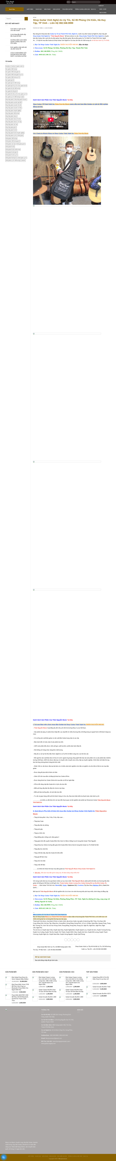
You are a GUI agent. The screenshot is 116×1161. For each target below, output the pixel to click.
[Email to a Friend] (71, 939)
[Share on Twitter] (68, 939)
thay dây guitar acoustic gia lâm (14, 102)
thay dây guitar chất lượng (12, 113)
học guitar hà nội (23, 85)
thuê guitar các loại (10, 144)
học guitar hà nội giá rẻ (11, 91)
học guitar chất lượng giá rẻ (13, 71)
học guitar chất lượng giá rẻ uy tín (14, 74)
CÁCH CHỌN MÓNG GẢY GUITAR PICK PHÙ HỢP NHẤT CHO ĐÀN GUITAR (18, 54)
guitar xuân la (20, 66)
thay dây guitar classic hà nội (13, 119)
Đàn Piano (47, 9)
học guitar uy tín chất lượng (13, 96)
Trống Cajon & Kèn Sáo (82, 9)
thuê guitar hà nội (10, 146)
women (23, 160)
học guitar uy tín (23, 94)
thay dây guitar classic (11, 116)
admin (50, 28)
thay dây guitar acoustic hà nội (13, 105)
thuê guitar (20, 135)
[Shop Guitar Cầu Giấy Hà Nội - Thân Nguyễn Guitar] (34, 2)
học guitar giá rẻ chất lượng (13, 82)
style (22, 96)
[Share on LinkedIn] (78, 939)
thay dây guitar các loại (11, 124)
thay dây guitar (9, 99)
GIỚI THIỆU (30, 9)
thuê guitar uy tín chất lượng (13, 160)
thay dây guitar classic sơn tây (13, 121)
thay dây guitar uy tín (11, 135)
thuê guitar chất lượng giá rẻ (13, 141)
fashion (13, 66)
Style (34, 17)
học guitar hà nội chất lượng (13, 88)
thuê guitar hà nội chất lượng (13, 149)
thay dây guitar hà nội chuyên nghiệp (15, 132)
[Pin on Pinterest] (75, 939)
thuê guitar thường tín (11, 157)
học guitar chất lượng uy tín (13, 77)
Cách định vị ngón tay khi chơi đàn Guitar (18, 29)
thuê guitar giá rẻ (21, 144)
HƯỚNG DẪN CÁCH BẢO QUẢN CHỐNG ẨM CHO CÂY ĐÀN (18, 41)
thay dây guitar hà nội (11, 130)
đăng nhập (44, 960)
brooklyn (8, 66)
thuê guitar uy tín (22, 157)
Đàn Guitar (56, 9)
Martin (57, 885)
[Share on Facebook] (65, 939)
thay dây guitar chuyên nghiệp (13, 110)
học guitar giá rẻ (10, 80)
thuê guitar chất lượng (11, 138)
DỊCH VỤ (93, 9)
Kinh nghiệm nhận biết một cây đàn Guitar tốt (18, 48)
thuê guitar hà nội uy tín (11, 155)
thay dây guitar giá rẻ (11, 127)
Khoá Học (39, 9)
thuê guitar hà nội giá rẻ (11, 152)
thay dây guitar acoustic (21, 99)
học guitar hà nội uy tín (11, 94)
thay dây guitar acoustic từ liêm (13, 107)
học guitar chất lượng (11, 69)
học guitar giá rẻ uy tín (11, 85)
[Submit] (98, 2)
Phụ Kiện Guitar (67, 9)
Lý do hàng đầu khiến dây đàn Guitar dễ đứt (18, 35)
